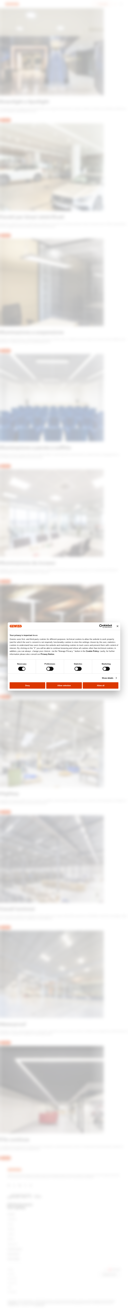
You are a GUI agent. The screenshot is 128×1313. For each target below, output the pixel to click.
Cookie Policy (92, 651)
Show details (107, 678)
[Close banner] (117, 626)
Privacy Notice (47, 654)
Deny (27, 685)
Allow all (100, 685)
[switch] (50, 669)
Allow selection (64, 685)
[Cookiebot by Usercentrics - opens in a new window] (101, 626)
